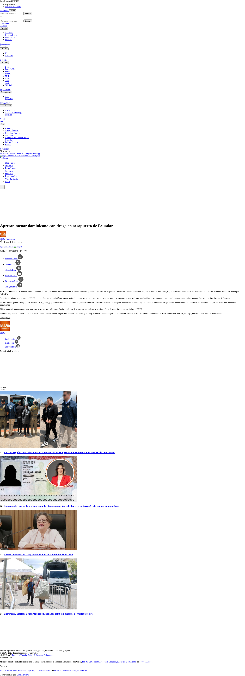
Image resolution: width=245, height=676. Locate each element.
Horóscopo (9, 128)
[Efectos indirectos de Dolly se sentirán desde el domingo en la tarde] (122, 530)
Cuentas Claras (11, 35)
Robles (8, 144)
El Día (3, 239)
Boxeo (7, 67)
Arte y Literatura (12, 110)
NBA (7, 78)
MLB (7, 76)
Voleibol (8, 85)
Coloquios (9, 135)
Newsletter (4, 149)
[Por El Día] (3, 237)
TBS (7, 81)
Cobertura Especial (12, 133)
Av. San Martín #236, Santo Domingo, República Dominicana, (25, 670)
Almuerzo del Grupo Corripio (17, 138)
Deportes (3, 60)
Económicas (5, 44)
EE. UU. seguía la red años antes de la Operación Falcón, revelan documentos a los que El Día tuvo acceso (59, 452)
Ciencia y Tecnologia (13, 112)
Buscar (28, 13)
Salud (2, 119)
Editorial (8, 39)
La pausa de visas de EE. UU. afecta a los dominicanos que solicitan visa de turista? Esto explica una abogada (61, 506)
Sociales (8, 115)
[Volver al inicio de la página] (2, 187)
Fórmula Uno (10, 69)
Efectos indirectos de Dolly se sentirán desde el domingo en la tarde (38, 554)
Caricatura (9, 140)
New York (9, 55)
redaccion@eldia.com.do (77, 670)
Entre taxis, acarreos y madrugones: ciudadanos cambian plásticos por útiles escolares (48, 613)
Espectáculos (5, 89)
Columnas (9, 33)
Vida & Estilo (5, 103)
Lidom (7, 74)
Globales (3, 46)
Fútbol (7, 71)
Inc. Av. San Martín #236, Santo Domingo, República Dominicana (109, 662)
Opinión (3, 26)
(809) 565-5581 (146, 662)
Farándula (9, 99)
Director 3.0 (10, 37)
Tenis (7, 83)
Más (1, 121)
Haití (7, 53)
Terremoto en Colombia (13, 7)
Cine (7, 96)
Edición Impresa (11, 142)
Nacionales (4, 23)
